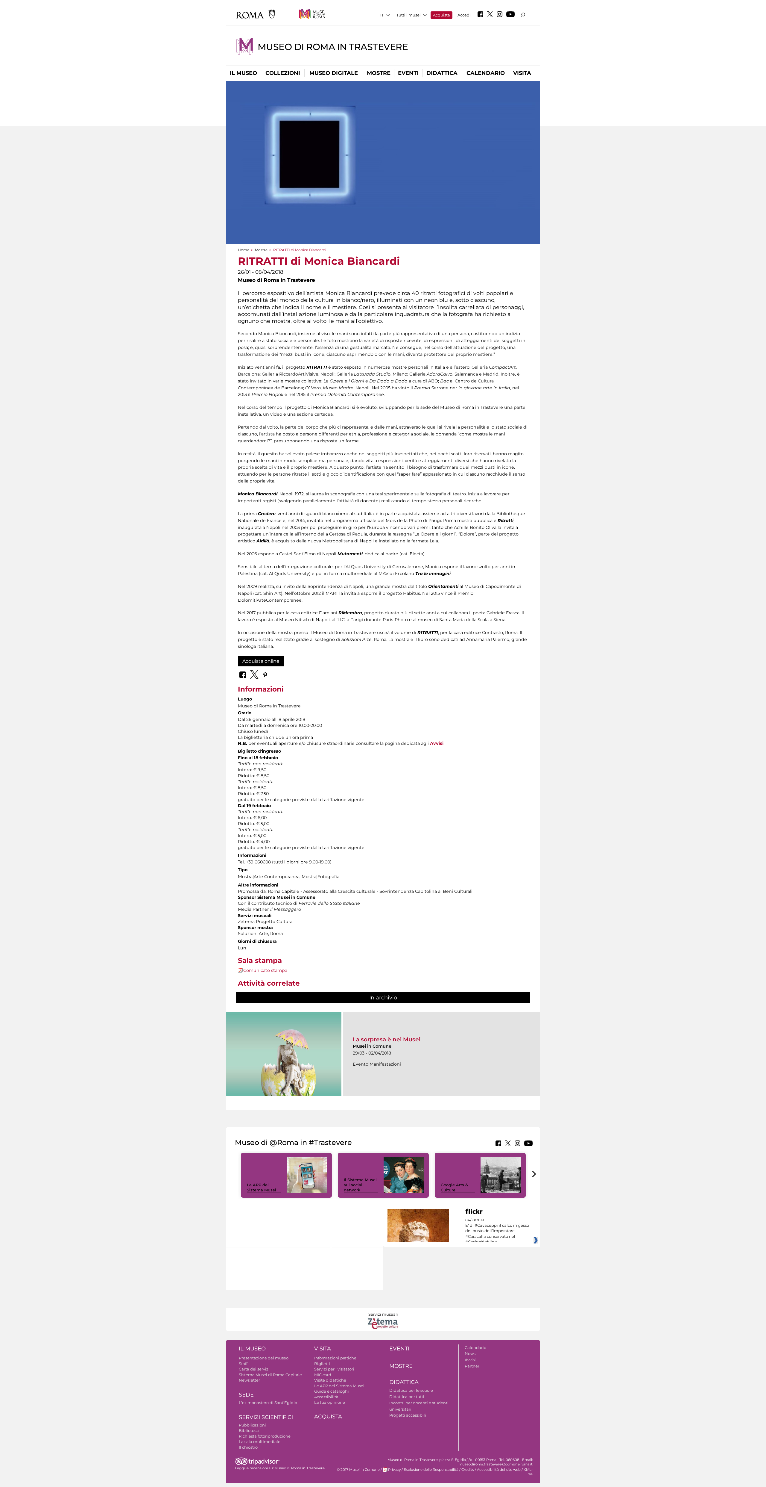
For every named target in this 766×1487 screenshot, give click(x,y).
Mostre (378, 73)
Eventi (408, 73)
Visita (522, 73)
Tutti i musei (408, 15)
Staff (243, 1363)
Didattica (442, 73)
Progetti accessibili (407, 1415)
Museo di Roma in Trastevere (333, 46)
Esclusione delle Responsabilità (431, 1470)
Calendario (485, 73)
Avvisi (470, 1359)
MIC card (322, 1374)
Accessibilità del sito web (499, 1470)
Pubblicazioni (252, 1425)
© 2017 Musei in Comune (358, 1470)
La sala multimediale (259, 1441)
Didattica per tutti (406, 1396)
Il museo (243, 73)
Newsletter (249, 1380)
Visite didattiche (330, 1380)
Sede (246, 1394)
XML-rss (528, 1472)
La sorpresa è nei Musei (386, 1039)
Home (243, 250)
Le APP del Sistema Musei (261, 1187)
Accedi (464, 15)
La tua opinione (329, 1402)
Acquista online (260, 661)
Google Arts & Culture (454, 1187)
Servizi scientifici (266, 1417)
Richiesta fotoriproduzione (265, 1436)
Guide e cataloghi (331, 1391)
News (470, 1353)
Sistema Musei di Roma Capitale (270, 1374)
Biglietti (322, 1363)
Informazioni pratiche (335, 1358)
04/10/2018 (497, 1231)
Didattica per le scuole (411, 1390)
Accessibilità (326, 1396)
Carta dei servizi (254, 1369)
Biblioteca (249, 1430)
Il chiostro (248, 1447)
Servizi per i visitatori (334, 1369)
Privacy (394, 1470)
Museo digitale (333, 73)
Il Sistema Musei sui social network (360, 1184)
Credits (467, 1470)
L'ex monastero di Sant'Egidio (268, 1402)
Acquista (441, 15)
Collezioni (282, 73)
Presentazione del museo (263, 1358)
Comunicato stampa (265, 970)
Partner (472, 1366)
